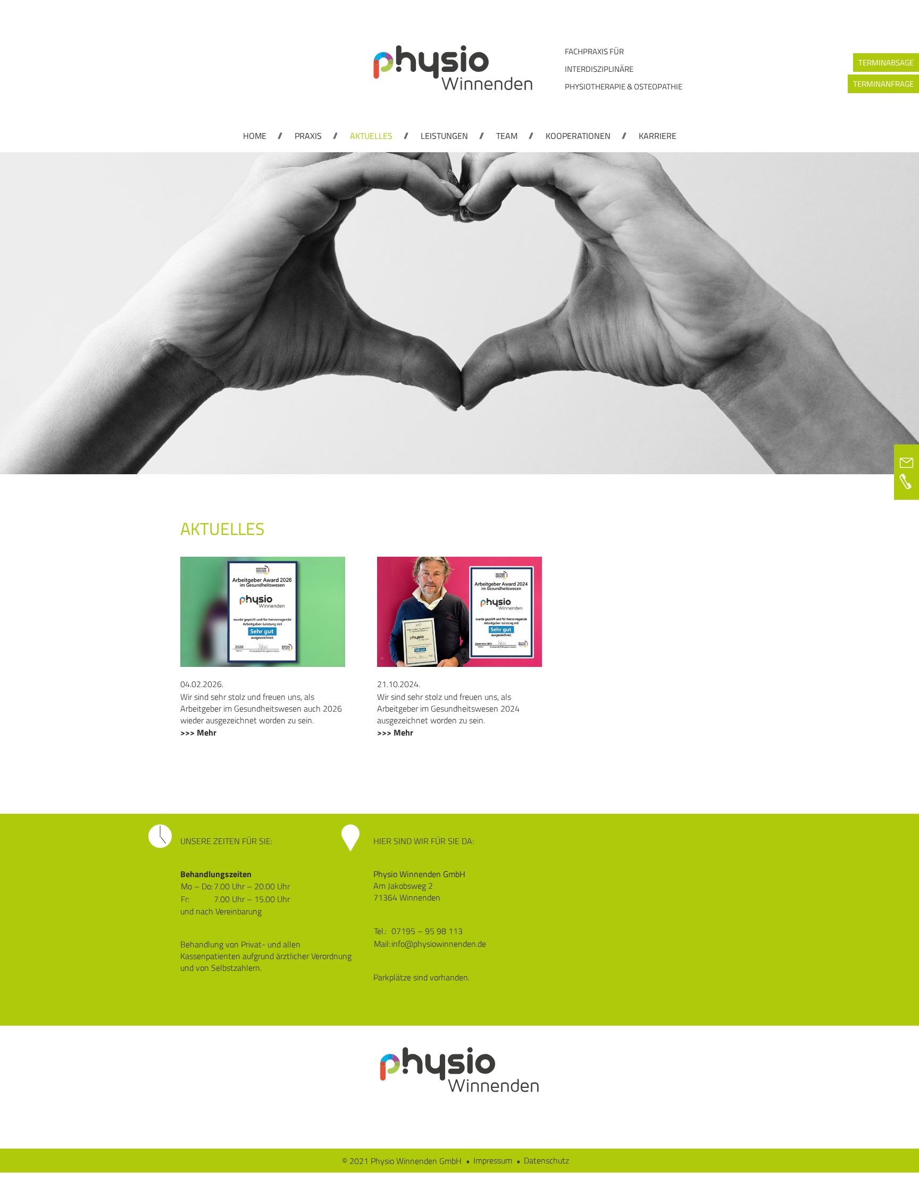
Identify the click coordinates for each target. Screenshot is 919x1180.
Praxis (308, 135)
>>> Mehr (198, 732)
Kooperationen (578, 135)
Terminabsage (886, 62)
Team (506, 135)
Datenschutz (546, 1160)
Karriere (657, 135)
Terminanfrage (883, 84)
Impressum (492, 1160)
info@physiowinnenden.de (438, 943)
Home (254, 135)
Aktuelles (371, 135)
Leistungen (444, 135)
